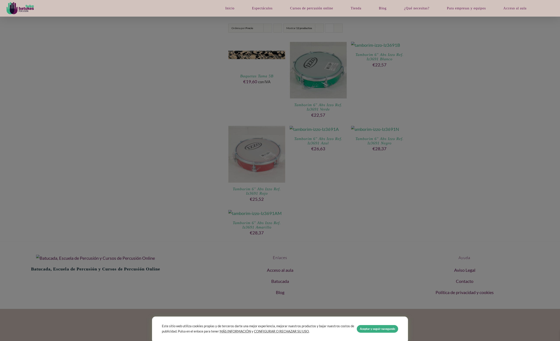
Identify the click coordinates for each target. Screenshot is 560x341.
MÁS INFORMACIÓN (235, 331)
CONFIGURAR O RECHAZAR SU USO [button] (281, 331)
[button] (543, 8)
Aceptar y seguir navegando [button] (377, 329)
